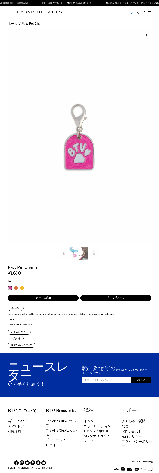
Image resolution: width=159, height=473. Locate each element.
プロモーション (58, 440)
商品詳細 (15, 308)
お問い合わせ (132, 431)
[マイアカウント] (144, 12)
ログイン (52, 445)
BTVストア (16, 426)
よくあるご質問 (133, 421)
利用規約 (14, 431)
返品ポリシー (132, 436)
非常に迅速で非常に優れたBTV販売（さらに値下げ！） (64, 3)
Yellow (22, 288)
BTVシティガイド (97, 436)
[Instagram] (22, 462)
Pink (10, 288)
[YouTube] (27, 462)
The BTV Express (96, 431)
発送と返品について (21, 345)
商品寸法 (15, 338)
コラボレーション (97, 426)
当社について (18, 421)
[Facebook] (16, 462)
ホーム (13, 23)
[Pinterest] (32, 462)
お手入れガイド (19, 332)
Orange (16, 288)
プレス (89, 441)
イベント (90, 421)
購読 (139, 380)
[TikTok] (38, 462)
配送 (125, 426)
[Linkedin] (43, 462)
